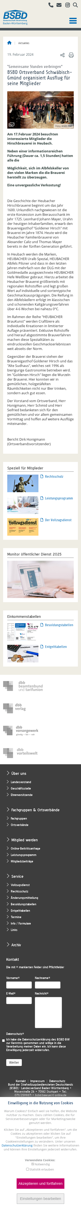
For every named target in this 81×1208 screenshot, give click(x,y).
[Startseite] (9, 43)
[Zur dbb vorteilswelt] (23, 753)
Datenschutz (15, 1034)
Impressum (37, 1081)
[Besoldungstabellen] (22, 631)
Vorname (13, 978)
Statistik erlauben (41, 1169)
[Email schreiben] (57, 5)
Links (14, 930)
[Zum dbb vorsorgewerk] (23, 731)
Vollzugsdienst (20, 885)
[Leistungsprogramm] (22, 505)
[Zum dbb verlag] (23, 708)
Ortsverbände (19, 825)
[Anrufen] (49, 5)
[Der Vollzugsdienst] (22, 526)
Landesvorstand (21, 782)
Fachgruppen (19, 818)
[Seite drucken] (70, 55)
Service (17, 876)
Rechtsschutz (54, 477)
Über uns (18, 773)
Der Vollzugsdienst (58, 520)
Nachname (42, 978)
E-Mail (11, 993)
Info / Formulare (21, 923)
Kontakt (21, 1081)
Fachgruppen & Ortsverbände (35, 810)
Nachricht (42, 993)
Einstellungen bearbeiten (40, 1199)
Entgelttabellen (56, 647)
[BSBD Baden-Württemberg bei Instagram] (66, 5)
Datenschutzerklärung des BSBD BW (46, 1039)
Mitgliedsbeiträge (22, 861)
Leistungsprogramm (59, 498)
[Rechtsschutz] (22, 483)
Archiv (16, 945)
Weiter (14, 1063)
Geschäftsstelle (21, 788)
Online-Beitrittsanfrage (25, 848)
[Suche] (74, 5)
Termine (16, 917)
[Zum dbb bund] (23, 686)
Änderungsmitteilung (24, 898)
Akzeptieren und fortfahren (40, 1183)
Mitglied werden (24, 840)
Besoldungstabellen (59, 625)
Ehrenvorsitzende (22, 795)
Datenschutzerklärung (17, 1145)
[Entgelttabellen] (22, 653)
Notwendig (42, 1164)
